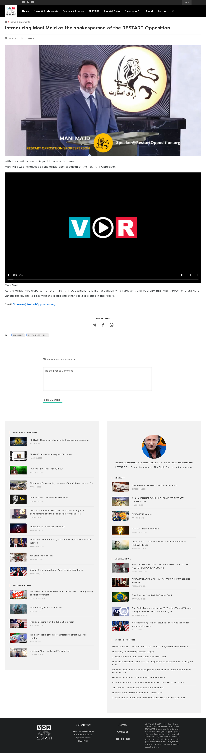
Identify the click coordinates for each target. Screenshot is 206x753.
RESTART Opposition (37, 335)
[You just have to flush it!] (18, 557)
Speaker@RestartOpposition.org (34, 304)
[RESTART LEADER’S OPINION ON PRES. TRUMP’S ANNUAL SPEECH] (120, 582)
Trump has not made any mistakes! (47, 526)
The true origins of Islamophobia (46, 607)
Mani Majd (18, 335)
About (123, 724)
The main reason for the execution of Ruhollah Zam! (137, 692)
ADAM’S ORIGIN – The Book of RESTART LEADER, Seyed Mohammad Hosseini (151, 646)
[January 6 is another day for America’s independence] (18, 571)
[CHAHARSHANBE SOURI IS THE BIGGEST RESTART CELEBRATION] (120, 501)
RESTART (120, 478)
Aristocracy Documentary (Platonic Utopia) (133, 651)
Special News (83, 737)
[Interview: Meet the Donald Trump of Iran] (18, 652)
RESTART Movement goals (145, 529)
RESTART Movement (142, 514)
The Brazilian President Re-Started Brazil (152, 595)
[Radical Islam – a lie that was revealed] (18, 499)
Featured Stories (22, 585)
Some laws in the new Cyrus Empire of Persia (154, 485)
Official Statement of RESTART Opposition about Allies (139, 656)
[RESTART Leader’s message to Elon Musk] (18, 456)
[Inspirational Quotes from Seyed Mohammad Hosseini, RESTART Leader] (120, 545)
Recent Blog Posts (125, 640)
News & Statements (20, 22)
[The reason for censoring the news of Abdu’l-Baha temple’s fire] (18, 485)
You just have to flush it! (41, 556)
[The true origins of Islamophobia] (18, 609)
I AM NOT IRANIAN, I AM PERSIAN (46, 469)
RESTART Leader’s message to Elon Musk (51, 454)
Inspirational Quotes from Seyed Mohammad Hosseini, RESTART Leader (148, 682)
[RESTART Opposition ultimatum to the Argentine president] (18, 441)
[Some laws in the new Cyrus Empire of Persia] (120, 487)
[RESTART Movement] (120, 516)
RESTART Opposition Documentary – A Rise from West (139, 677)
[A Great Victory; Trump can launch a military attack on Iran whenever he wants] (120, 626)
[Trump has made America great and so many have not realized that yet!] (18, 542)
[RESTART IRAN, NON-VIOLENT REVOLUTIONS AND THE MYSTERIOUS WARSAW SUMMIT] (120, 568)
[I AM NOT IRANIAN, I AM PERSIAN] (18, 470)
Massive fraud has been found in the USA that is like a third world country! (148, 697)
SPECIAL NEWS (123, 559)
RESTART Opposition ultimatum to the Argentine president (59, 440)
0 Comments (30, 38)
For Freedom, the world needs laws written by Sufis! (138, 687)
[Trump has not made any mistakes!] (18, 528)
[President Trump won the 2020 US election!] (18, 623)
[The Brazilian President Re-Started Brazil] (120, 597)
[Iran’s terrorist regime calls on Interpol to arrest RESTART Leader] (18, 638)
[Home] (6, 22)
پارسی (186, 2)
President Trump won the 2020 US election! (52, 622)
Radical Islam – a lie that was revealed (49, 497)
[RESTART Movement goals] (120, 530)
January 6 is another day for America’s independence (56, 570)
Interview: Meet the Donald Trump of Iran (50, 651)
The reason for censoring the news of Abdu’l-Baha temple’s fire (61, 483)
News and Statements (25, 432)
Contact (122, 731)
